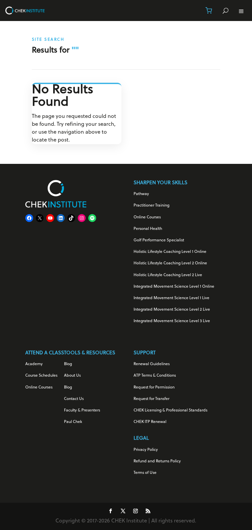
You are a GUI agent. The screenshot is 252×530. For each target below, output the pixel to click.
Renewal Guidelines (152, 364)
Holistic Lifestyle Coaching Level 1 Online (170, 252)
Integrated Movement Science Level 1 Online (174, 286)
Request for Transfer (151, 399)
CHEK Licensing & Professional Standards (170, 410)
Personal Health (148, 229)
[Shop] (208, 10)
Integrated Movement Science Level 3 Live (172, 321)
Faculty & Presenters (82, 410)
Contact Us (74, 399)
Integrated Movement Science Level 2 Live (172, 309)
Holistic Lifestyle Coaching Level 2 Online (170, 263)
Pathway (141, 194)
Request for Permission (154, 387)
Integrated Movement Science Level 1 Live (171, 298)
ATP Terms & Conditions (155, 375)
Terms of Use (145, 473)
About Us (72, 375)
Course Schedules (41, 375)
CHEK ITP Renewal (150, 422)
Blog (68, 364)
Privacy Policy (146, 450)
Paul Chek (73, 422)
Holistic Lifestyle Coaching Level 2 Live (168, 275)
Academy (34, 364)
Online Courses (147, 217)
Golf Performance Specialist (159, 240)
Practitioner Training (151, 205)
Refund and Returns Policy (157, 461)
